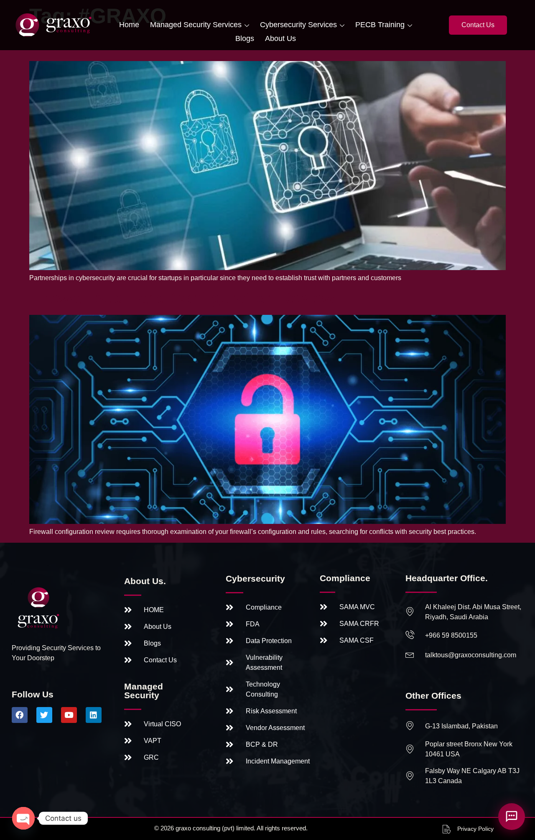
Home (129, 24)
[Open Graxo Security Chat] (511, 816)
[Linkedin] (94, 715)
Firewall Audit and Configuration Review (181, 298)
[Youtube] (69, 715)
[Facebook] (20, 715)
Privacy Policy (475, 828)
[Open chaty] (23, 818)
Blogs (244, 38)
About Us (280, 38)
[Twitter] (44, 715)
